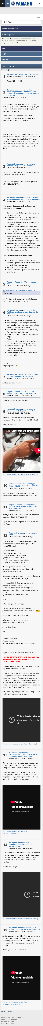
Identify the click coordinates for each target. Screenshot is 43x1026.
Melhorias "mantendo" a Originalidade (19, 754)
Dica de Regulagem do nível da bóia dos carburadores (22, 844)
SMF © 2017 (11, 1017)
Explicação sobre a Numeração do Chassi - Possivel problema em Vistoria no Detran (23, 93)
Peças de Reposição (15, 74)
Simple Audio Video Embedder (9, 1019)
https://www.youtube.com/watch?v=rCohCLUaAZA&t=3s (15, 832)
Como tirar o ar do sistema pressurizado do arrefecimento (23, 198)
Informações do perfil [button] (10, 29)
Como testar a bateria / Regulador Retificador (21, 165)
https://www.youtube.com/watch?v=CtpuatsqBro (21, 744)
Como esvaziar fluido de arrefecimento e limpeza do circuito (22, 312)
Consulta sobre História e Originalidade (23, 90)
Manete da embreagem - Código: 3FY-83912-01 (21, 393)
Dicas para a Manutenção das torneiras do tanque (24, 928)
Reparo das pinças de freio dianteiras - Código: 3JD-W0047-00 (23, 485)
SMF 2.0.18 (4, 1017)
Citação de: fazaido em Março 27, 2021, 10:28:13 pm (19, 290)
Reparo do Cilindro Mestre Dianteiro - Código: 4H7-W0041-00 (23, 506)
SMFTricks (10, 1021)
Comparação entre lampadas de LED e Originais (23, 755)
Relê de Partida (31, 74)
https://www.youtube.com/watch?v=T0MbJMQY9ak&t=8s (15, 1003)
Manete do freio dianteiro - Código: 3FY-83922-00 (22, 375)
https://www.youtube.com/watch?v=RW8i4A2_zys (21, 918)
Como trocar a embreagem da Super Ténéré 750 (21, 410)
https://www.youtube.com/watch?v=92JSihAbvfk (20, 474)
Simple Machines (19, 1017)
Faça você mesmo (14, 164)
